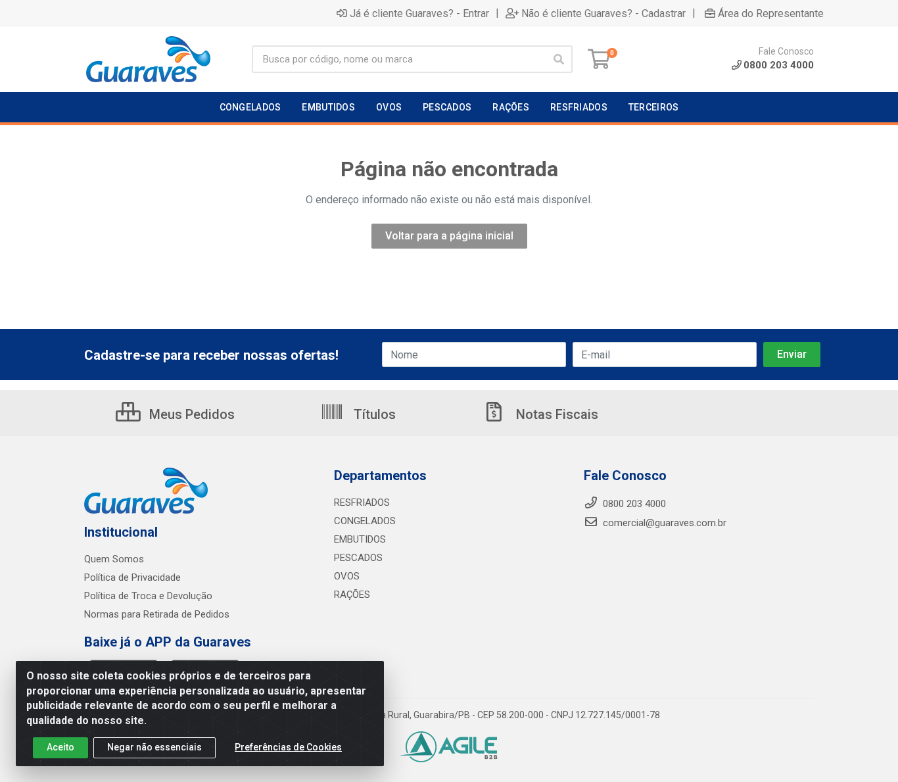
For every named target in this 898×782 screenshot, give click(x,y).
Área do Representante (771, 13)
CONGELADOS (365, 521)
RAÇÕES (352, 594)
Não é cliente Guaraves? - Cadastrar (603, 13)
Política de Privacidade (132, 577)
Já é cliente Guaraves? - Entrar (419, 13)
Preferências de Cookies (288, 747)
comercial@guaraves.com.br (663, 523)
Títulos (373, 414)
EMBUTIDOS (360, 539)
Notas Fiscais (555, 414)
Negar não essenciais (154, 747)
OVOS (347, 576)
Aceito (60, 747)
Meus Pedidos (190, 414)
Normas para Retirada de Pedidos (156, 614)
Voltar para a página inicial (449, 236)
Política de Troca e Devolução (148, 596)
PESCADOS (358, 558)
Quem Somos (114, 559)
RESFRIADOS (362, 502)
